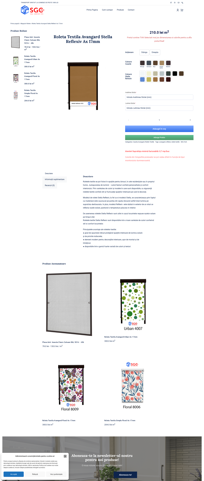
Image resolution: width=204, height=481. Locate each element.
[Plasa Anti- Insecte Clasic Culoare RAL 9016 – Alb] (71, 303)
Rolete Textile (149, 142)
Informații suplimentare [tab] (54, 179)
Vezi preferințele (56, 474)
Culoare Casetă (128, 63)
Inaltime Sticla (134, 92)
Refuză (35, 474)
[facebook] (171, 2)
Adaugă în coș (159, 129)
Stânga (144, 52)
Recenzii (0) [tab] (50, 185)
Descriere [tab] (49, 173)
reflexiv (168, 142)
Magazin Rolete (25, 23)
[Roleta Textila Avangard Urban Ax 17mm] (133, 301)
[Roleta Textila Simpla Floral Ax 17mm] (133, 384)
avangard (162, 142)
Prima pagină (15, 23)
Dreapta (155, 52)
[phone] (182, 2)
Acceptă (13, 474)
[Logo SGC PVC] (32, 6)
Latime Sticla (134, 103)
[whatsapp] (174, 2)
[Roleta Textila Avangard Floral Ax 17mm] (71, 384)
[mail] (178, 2)
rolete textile (175, 142)
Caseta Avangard (138, 142)
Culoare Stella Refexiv (128, 76)
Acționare (129, 52)
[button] (65, 456)
